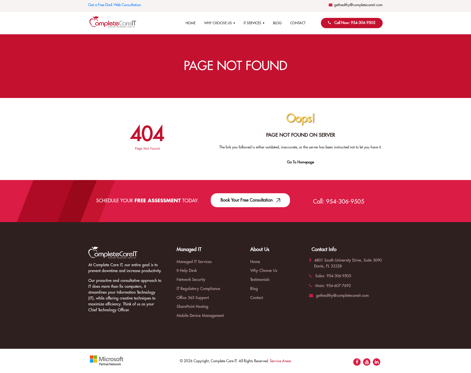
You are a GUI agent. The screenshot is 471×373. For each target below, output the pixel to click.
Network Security (191, 280)
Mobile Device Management (200, 316)
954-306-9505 (345, 202)
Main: (319, 286)
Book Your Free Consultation (247, 200)
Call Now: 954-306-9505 (354, 23)
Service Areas (280, 361)
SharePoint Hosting (192, 307)
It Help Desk (187, 271)
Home (191, 23)
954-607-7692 (338, 286)
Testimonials (260, 280)
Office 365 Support (193, 298)
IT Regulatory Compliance (198, 289)
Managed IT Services (194, 262)
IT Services (253, 23)
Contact (297, 23)
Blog (277, 23)
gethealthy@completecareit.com (358, 5)
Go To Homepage (300, 162)
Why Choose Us (219, 23)
